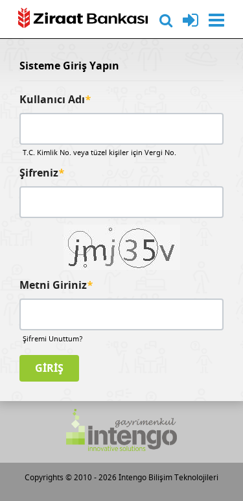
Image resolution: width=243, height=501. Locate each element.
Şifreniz (42, 173)
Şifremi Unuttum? (53, 339)
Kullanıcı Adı (55, 100)
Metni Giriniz (56, 286)
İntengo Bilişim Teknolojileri (168, 477)
